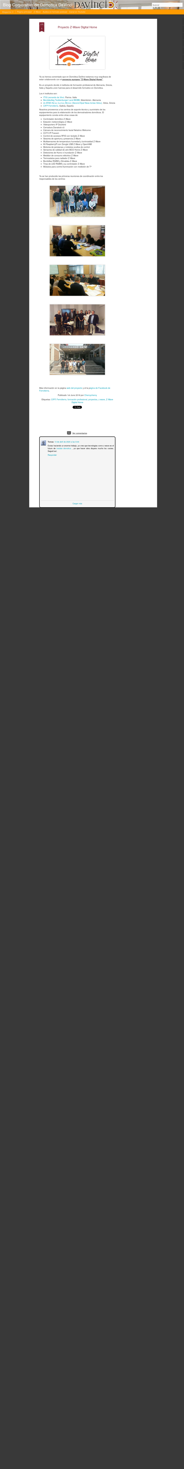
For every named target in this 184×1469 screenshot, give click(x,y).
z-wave (101, 399)
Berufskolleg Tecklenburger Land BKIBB (61, 100)
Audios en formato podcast (55, 11)
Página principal (24, 11)
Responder (51, 454)
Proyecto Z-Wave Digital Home (77, 27)
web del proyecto (74, 387)
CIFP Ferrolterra (50, 105)
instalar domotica (64, 448)
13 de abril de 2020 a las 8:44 (66, 441)
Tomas (50, 441)
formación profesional (77, 399)
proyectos (92, 399)
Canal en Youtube (77, 11)
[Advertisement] (131, 67)
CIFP (53, 399)
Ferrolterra (61, 399)
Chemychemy (90, 395)
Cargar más (77, 503)
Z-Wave (37, 11)
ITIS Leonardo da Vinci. (54, 97)
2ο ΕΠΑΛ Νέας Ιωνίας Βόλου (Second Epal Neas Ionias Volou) (72, 102)
